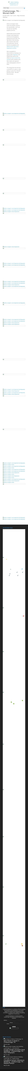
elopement (15, 54)
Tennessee (22, 15)
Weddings (5, 17)
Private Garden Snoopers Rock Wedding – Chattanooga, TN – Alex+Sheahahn (14, 1051)
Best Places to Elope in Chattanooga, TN (11, 1041)
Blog (18, 15)
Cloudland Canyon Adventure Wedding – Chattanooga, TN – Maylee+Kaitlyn (14, 1061)
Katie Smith (6, 15)
